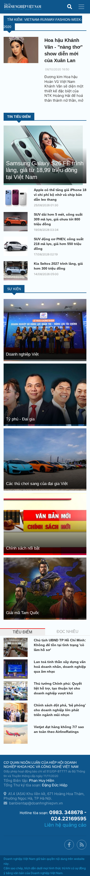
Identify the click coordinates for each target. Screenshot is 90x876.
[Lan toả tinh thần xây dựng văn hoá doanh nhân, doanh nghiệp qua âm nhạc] (17, 669)
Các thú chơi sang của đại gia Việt (37, 483)
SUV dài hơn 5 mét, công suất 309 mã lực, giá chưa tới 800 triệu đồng (58, 219)
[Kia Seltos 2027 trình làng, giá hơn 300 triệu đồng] (17, 270)
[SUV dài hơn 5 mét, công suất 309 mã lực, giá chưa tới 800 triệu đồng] (17, 221)
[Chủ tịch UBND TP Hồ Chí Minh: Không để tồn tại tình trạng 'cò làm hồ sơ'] (17, 647)
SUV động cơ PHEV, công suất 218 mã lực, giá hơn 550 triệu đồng (59, 244)
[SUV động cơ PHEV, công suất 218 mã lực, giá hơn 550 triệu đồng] (17, 246)
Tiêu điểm (22, 632)
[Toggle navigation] (81, 7)
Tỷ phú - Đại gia (20, 419)
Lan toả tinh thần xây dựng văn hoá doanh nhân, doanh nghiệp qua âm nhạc (60, 666)
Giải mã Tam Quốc (22, 613)
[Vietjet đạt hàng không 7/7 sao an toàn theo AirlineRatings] (17, 734)
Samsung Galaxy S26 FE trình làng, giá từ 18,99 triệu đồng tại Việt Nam (45, 170)
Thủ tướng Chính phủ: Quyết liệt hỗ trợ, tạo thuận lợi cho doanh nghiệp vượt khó (58, 688)
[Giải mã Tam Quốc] (45, 588)
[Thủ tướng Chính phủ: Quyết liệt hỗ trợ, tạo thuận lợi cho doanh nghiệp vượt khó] (17, 690)
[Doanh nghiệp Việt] (45, 329)
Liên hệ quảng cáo (65, 825)
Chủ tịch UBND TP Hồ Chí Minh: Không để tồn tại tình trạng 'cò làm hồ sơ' (60, 645)
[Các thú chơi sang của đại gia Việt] (45, 459)
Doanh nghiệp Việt (22, 354)
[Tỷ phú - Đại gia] (45, 394)
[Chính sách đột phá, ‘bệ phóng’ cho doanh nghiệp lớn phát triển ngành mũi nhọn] (17, 712)
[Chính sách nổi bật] (45, 523)
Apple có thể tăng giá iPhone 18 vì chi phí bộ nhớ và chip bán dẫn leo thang (60, 194)
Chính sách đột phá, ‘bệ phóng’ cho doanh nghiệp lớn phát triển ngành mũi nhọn (60, 710)
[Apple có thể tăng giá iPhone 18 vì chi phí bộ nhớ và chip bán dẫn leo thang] (17, 197)
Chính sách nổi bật (23, 548)
